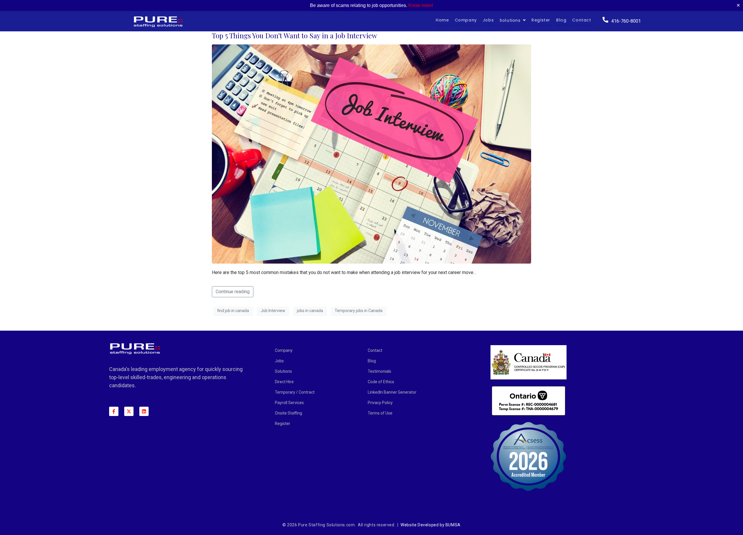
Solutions (509, 20)
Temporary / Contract (295, 392)
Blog (561, 20)
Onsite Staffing (288, 413)
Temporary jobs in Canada (359, 310)
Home (442, 20)
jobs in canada (310, 310)
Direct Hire (284, 381)
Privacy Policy (380, 402)
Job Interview (273, 310)
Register (540, 20)
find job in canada (233, 310)
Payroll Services (289, 402)
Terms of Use (380, 413)
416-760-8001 (626, 21)
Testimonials (379, 371)
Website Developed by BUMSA (431, 525)
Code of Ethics (381, 381)
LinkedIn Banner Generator (392, 392)
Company (466, 20)
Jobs (488, 20)
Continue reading (233, 291)
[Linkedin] (144, 411)
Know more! (420, 5)
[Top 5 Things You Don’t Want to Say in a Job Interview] (371, 153)
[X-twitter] (129, 411)
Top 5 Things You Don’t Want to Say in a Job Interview (294, 35)
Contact (581, 20)
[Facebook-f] (113, 411)
